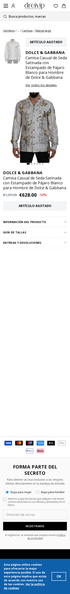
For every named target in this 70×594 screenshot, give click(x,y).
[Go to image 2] (31, 164)
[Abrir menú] (5, 6)
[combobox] (35, 16)
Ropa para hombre (53, 492)
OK (59, 576)
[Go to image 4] (37, 164)
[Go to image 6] (42, 164)
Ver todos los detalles (41, 85)
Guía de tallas (14, 232)
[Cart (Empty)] (64, 6)
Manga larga (43, 30)
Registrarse (35, 526)
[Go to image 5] (40, 164)
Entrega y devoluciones (22, 243)
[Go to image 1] (28, 164)
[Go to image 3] (34, 164)
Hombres (9, 30)
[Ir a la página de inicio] (34, 6)
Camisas (27, 30)
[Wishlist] (56, 6)
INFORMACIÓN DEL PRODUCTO (24, 222)
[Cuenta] (13, 6)
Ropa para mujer (21, 492)
